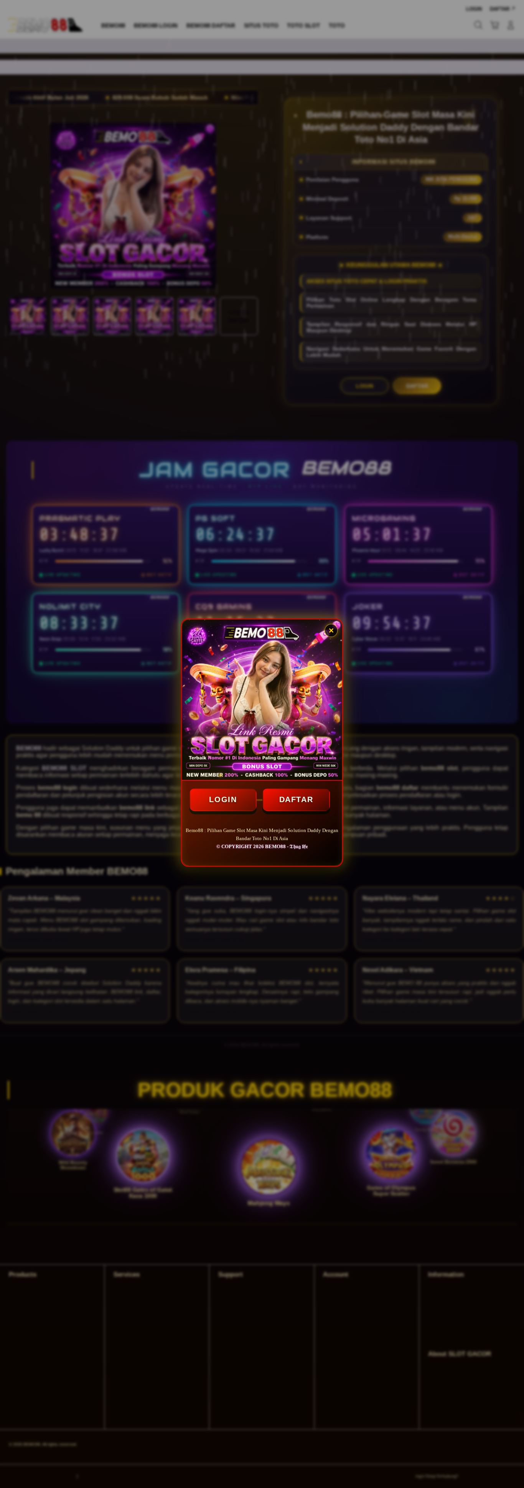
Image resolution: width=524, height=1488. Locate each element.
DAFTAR (296, 798)
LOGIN (223, 798)
